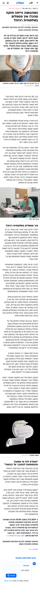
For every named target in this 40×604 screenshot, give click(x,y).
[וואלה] (20, 3)
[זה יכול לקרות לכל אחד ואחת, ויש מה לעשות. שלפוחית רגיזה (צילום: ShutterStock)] (20, 71)
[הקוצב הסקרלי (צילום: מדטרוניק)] (20, 435)
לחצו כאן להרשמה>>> (15, 536)
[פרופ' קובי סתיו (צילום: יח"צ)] (20, 204)
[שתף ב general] (3, 3)
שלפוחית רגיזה (33, 549)
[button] (31, 3)
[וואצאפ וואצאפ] (8, 3)
